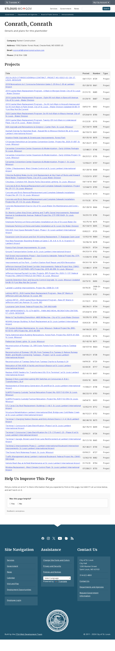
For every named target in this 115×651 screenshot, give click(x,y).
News (76, 8)
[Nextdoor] (66, 538)
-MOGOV (18, 8)
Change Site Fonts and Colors (56, 560)
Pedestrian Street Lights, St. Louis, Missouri (25, 341)
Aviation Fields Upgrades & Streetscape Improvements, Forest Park (35, 137)
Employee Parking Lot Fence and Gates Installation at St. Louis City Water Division (42, 226)
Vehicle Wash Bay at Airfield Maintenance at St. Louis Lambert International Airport (43, 463)
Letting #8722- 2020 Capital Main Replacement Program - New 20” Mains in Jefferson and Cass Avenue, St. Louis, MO (39, 294)
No (20, 504)
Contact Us (84, 581)
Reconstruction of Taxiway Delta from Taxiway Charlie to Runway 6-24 (37, 361)
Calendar (11, 578)
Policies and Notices (52, 572)
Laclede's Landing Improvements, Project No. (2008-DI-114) (32, 288)
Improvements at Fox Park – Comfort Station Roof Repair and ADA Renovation (40, 262)
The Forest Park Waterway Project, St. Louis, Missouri (29, 452)
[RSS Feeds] (72, 538)
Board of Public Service (49, 14)
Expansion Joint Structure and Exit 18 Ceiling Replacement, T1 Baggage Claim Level (43, 236)
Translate (62, 581)
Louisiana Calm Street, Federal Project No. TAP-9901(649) (31, 306)
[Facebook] (42, 538)
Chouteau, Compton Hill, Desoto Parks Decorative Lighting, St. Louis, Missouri (41, 181)
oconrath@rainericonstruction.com (28, 50)
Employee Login (14, 600)
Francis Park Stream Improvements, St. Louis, (26, 247)
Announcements (68, 14)
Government (65, 8)
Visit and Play (13, 583)
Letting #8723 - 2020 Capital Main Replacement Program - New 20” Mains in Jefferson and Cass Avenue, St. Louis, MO (39, 301)
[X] (53, 538)
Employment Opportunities (19, 589)
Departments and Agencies (28, 14)
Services (53, 8)
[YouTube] (60, 538)
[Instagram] (48, 538)
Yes (13, 504)
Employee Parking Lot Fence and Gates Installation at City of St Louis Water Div (41, 222)
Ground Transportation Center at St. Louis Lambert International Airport (38, 251)
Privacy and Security (52, 566)
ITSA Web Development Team (28, 634)
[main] (57, 269)
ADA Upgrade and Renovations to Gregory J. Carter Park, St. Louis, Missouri (39, 127)
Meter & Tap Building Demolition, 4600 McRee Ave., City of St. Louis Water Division (42, 317)
